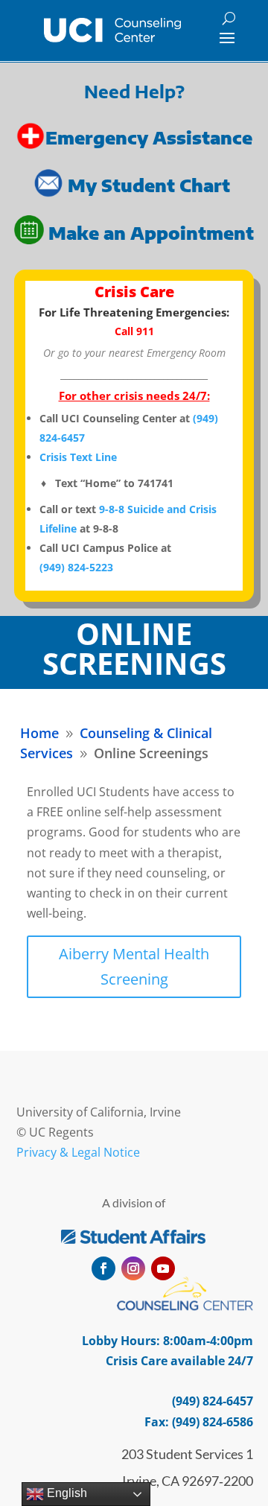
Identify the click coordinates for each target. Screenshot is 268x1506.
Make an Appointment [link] (151, 233)
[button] (227, 37)
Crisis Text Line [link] (78, 457)
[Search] (229, 18)
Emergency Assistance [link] (148, 136)
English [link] (65, 1493)
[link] (112, 30)
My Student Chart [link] (151, 185)
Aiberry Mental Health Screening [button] (134, 966)
